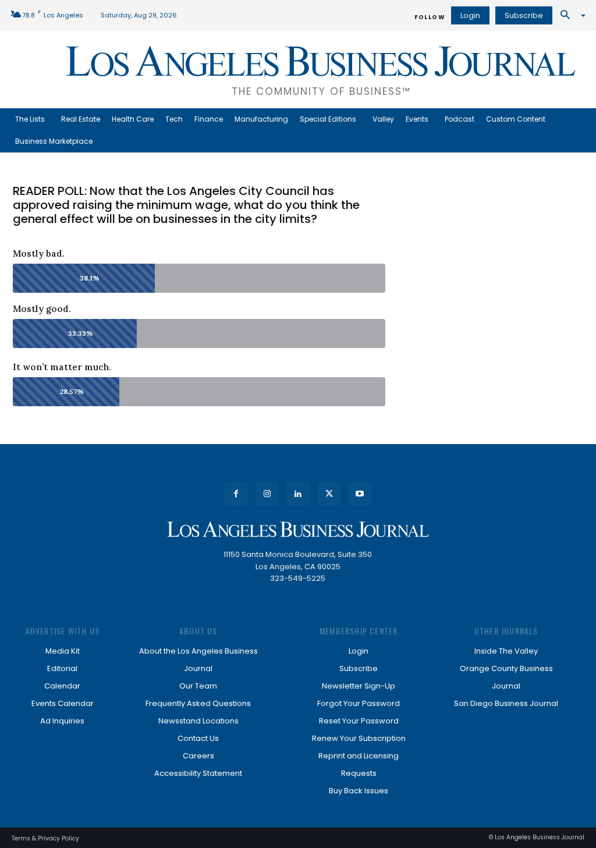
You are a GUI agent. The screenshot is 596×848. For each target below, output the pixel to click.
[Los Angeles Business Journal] (298, 529)
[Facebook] (236, 494)
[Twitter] (329, 494)
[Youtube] (360, 494)
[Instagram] (267, 494)
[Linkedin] (297, 494)
